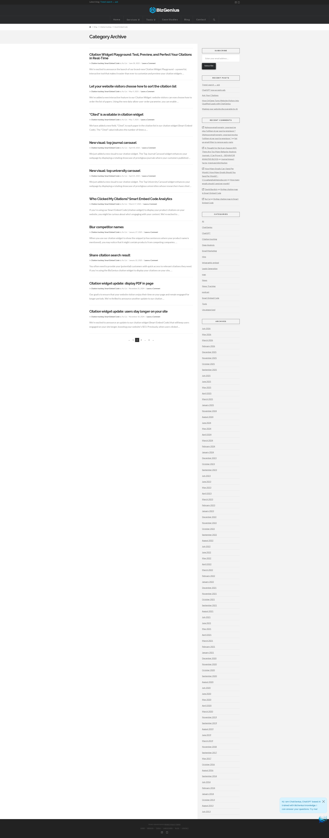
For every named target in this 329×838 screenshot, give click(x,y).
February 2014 (208, 788)
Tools (204, 304)
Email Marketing (209, 251)
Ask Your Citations (210, 95)
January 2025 (208, 405)
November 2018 (209, 746)
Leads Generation (209, 268)
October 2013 (208, 800)
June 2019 (206, 735)
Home (142, 828)
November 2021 (209, 593)
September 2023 (209, 470)
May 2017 (206, 758)
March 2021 (207, 640)
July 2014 (206, 782)
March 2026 (207, 340)
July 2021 (206, 617)
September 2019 (209, 723)
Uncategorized (208, 309)
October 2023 (208, 464)
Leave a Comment (149, 63)
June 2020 (206, 693)
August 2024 (207, 417)
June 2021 (206, 623)
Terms (178, 824)
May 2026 (206, 334)
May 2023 (206, 487)
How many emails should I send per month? (220, 182)
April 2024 (206, 434)
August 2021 (207, 611)
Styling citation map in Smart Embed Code (220, 191)
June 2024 (206, 423)
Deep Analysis (208, 245)
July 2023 (206, 476)
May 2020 (206, 699)
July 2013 (206, 811)
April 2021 (206, 634)
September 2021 (209, 605)
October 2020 (208, 670)
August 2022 (207, 540)
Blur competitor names (106, 227)
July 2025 (206, 375)
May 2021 (206, 629)
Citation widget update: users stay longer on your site (128, 311)
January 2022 (208, 581)
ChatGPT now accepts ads (213, 90)
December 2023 (209, 458)
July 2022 (206, 546)
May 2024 (206, 428)
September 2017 (209, 752)
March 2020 (207, 711)
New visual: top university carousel (114, 171)
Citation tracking (97, 63)
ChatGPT (206, 233)
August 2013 (207, 805)
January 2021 (208, 652)
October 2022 (208, 528)
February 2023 (208, 505)
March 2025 (207, 399)
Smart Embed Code (111, 63)
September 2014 (209, 776)
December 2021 (209, 587)
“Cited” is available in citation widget (116, 114)
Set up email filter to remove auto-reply (219, 140)
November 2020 (209, 664)
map (204, 274)
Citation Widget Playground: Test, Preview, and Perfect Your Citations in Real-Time (140, 56)
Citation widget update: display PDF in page (121, 283)
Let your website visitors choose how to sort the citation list (132, 86)
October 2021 (208, 599)
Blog (177, 828)
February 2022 (208, 576)
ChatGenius (207, 227)
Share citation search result (109, 255)
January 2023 (208, 511)
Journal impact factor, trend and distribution (218, 161)
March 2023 (207, 499)
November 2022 (209, 523)
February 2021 (208, 646)
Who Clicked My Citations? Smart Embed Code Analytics (130, 199)
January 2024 (208, 452)
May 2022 (206, 558)
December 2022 (209, 517)
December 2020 (209, 658)
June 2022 (206, 552)
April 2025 (206, 393)
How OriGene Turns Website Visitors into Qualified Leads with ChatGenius (220, 102)
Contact (185, 828)
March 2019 (207, 741)
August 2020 (207, 682)
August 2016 (207, 770)
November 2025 (209, 358)
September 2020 (209, 676)
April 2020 (206, 705)
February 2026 (208, 346)
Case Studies (168, 828)
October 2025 (208, 364)
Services (150, 828)
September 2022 (209, 534)
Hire (204, 256)
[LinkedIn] (236, 2)
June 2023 (206, 481)
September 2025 (209, 369)
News (204, 280)
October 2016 (208, 764)
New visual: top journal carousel (112, 143)
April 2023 (206, 493)
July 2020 (206, 687)
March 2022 (207, 570)
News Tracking (209, 286)
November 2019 (209, 717)
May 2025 (206, 387)
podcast (205, 292)
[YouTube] (239, 2)
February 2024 (208, 446)
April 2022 (206, 564)
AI (203, 221)
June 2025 (206, 381)
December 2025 (209, 352)
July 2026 (206, 328)
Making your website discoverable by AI (220, 109)
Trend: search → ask (109, 2)
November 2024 (209, 411)
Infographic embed (210, 262)
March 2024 (207, 440)
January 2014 (208, 794)
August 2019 (207, 729)
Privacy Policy (170, 824)
